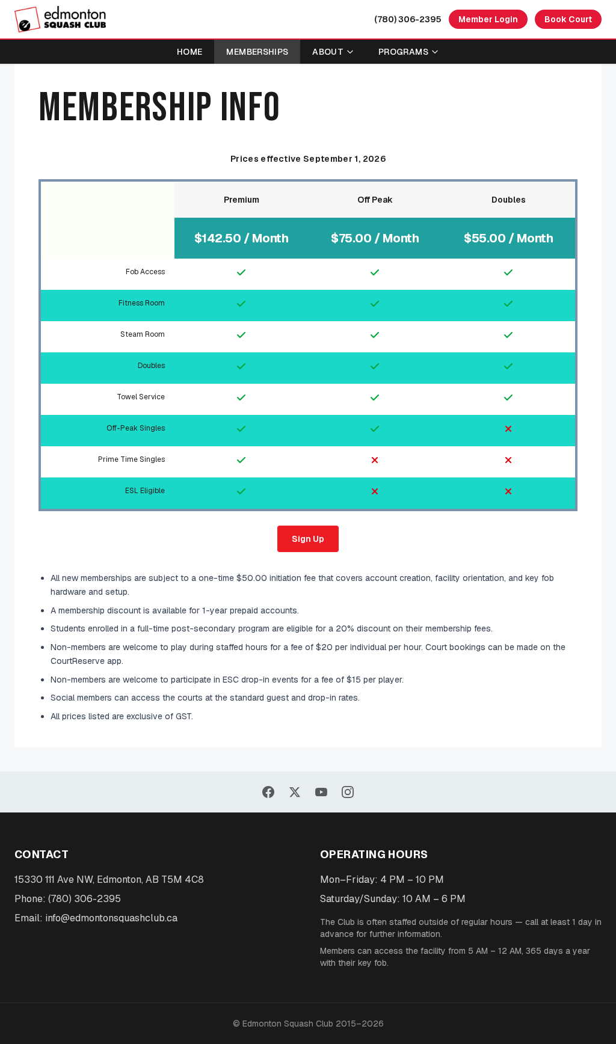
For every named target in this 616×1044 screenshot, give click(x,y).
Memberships (257, 51)
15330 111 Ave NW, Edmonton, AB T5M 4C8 (109, 879)
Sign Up (308, 538)
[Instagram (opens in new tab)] (348, 792)
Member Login (488, 19)
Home (189, 51)
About (327, 51)
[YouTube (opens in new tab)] (321, 792)
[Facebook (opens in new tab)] (268, 792)
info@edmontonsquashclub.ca (111, 918)
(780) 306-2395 (408, 19)
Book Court (568, 19)
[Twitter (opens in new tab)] (295, 792)
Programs (403, 51)
